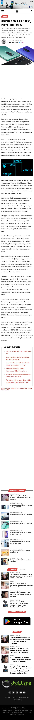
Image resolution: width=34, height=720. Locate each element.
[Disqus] (17, 421)
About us (7, 697)
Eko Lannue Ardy (13, 43)
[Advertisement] (17, 81)
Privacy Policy (18, 700)
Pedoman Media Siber (24, 697)
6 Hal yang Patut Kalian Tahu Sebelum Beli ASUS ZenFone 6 (18, 358)
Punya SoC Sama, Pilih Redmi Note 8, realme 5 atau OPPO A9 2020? (17, 364)
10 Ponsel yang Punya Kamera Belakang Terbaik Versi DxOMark (18, 375)
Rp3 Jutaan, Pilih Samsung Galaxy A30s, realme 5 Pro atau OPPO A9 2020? (18, 381)
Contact (14, 697)
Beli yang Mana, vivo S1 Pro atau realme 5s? (18, 352)
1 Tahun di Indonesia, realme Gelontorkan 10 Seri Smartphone (16, 369)
